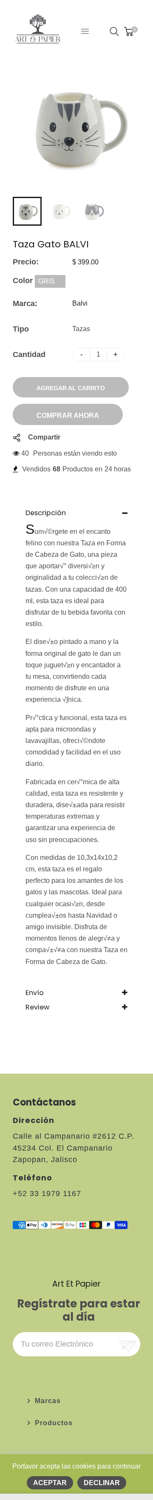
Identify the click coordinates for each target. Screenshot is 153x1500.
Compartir (44, 437)
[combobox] (50, 281)
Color (24, 280)
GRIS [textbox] (46, 281)
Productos (54, 1422)
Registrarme (126, 1344)
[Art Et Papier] (38, 30)
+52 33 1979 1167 (47, 1193)
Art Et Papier (76, 1284)
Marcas (48, 1400)
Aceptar (50, 1482)
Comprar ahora (68, 415)
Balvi (80, 303)
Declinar (102, 1482)
